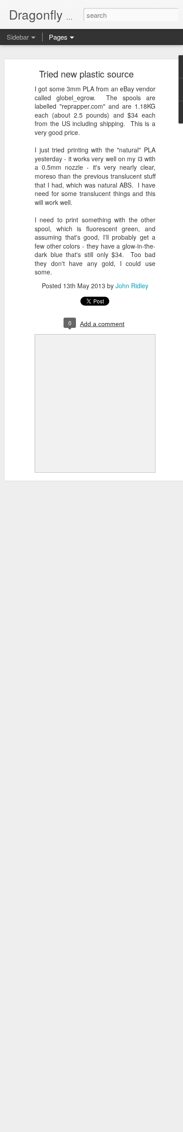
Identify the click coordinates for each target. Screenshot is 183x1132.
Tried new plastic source (86, 73)
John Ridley (131, 285)
